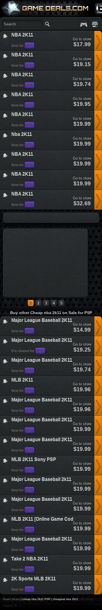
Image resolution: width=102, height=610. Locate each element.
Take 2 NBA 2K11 (29, 559)
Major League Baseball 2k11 (41, 479)
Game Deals (11, 599)
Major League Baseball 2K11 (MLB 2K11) (54, 340)
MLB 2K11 (22, 380)
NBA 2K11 (22, 35)
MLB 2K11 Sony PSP (33, 459)
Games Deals (22, 21)
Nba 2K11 (21, 134)
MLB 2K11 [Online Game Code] (44, 519)
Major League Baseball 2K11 (41, 320)
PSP (29, 46)
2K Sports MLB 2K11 (33, 578)
